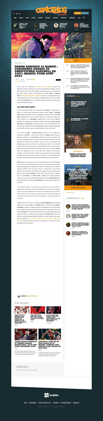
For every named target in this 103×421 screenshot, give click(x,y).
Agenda (33, 18)
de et (31, 95)
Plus (79, 18)
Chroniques (72, 18)
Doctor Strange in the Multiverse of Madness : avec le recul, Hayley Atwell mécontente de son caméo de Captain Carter (77, 73)
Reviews (40, 18)
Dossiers (55, 18)
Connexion (77, 13)
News (27, 18)
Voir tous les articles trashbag (78, 188)
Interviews (63, 18)
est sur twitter (31, 296)
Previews (47, 18)
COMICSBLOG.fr (70, 192)
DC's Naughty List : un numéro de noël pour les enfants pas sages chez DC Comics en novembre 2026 (78, 87)
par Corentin (29, 79)
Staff (25, 402)
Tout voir (76, 61)
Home (15, 18)
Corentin (23, 296)
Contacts (56, 402)
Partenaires (32, 402)
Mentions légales (66, 402)
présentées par (43, 86)
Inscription (85, 13)
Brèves (21, 18)
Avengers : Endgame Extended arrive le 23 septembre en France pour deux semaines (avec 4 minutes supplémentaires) (78, 66)
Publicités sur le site (45, 402)
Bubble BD (76, 402)
